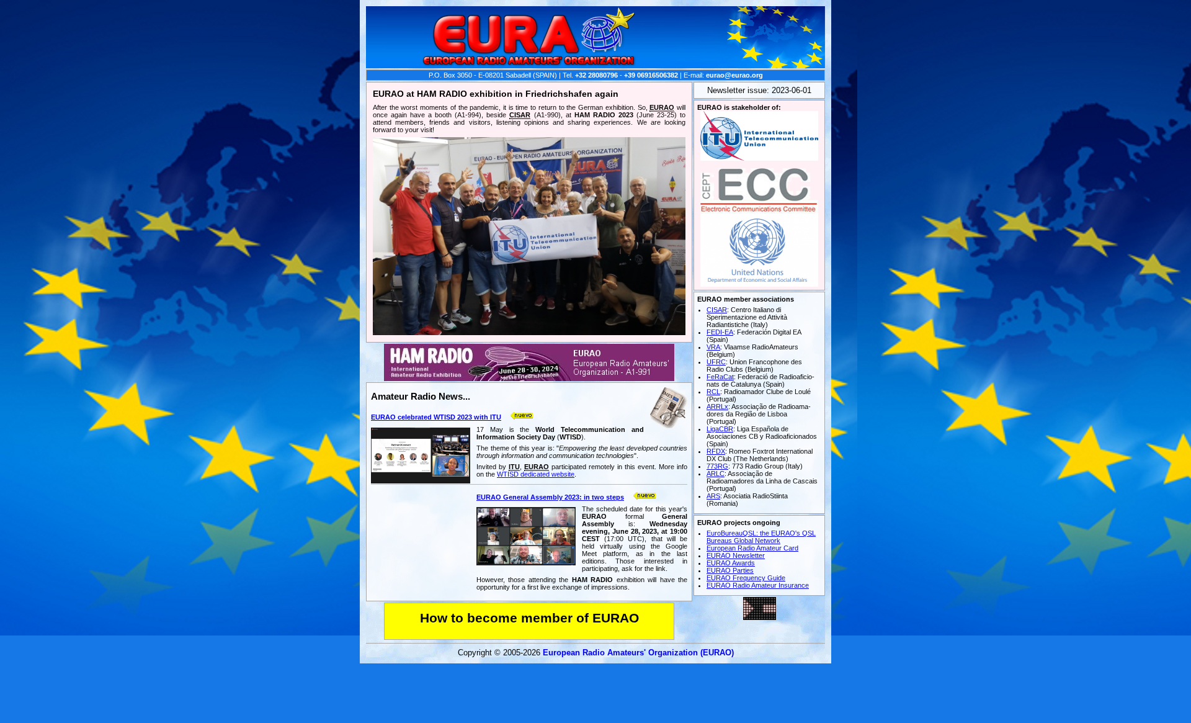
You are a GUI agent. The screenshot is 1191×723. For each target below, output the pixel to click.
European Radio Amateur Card (752, 548)
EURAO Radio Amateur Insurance (758, 585)
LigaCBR (720, 429)
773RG (717, 466)
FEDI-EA (720, 332)
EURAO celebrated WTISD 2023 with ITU (436, 417)
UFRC (716, 362)
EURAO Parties (730, 570)
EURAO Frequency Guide (746, 578)
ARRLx (717, 406)
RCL (713, 391)
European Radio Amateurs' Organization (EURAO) (638, 652)
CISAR (717, 309)
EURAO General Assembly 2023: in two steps (550, 497)
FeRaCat (720, 376)
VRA (713, 347)
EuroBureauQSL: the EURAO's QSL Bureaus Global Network (761, 536)
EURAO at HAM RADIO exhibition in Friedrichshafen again (495, 94)
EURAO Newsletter (736, 555)
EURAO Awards (731, 563)
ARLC (716, 473)
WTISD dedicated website (535, 474)
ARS (713, 496)
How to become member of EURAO (529, 618)
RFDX (716, 451)
